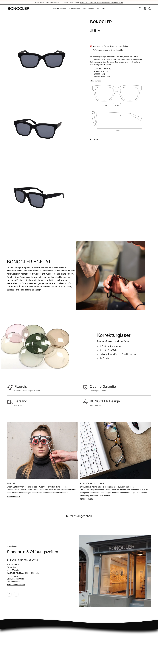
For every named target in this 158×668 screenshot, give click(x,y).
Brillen (91, 641)
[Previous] (9, 594)
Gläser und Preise (125, 637)
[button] (140, 8)
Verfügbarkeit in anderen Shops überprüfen (108, 50)
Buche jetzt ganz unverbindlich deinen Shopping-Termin (101, 2)
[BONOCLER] (18, 8)
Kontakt (121, 641)
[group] (79, 2)
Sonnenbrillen (94, 644)
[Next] (16, 594)
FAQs (120, 633)
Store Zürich (94, 633)
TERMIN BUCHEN (13, 496)
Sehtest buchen (95, 637)
